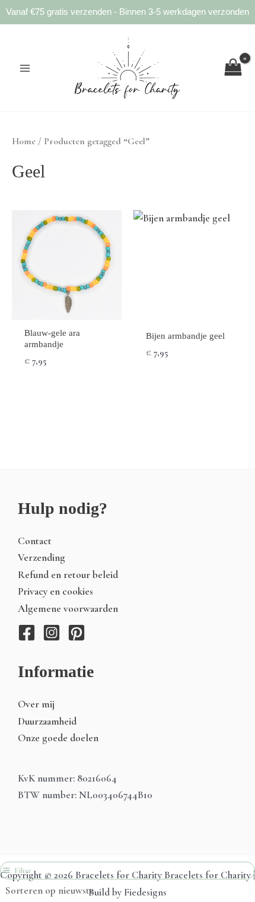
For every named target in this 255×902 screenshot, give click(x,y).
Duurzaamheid (47, 721)
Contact (35, 541)
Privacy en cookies (55, 591)
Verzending (41, 557)
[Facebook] (27, 632)
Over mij (36, 704)
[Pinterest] (76, 632)
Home (24, 141)
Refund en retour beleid (68, 574)
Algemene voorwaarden (68, 608)
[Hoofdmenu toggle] (25, 68)
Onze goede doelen (58, 738)
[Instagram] (51, 632)
